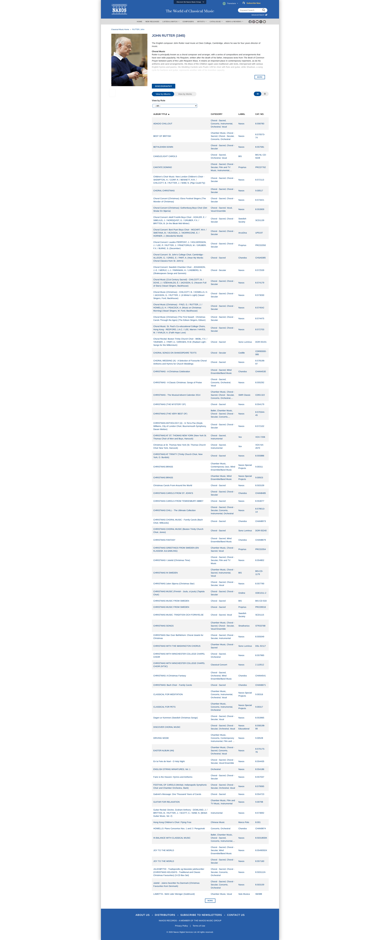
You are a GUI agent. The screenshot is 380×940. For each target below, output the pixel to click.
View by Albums (163, 94)
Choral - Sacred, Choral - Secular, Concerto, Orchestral (222, 872)
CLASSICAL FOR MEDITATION (168, 694)
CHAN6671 (260, 685)
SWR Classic (244, 395)
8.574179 (259, 282)
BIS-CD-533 (261, 601)
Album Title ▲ (161, 114)
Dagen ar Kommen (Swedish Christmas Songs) (175, 717)
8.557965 (259, 655)
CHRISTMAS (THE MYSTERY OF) (169, 404)
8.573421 (259, 200)
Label (241, 114)
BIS (240, 156)
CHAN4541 (260, 675)
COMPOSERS (188, 21)
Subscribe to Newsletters (201, 915)
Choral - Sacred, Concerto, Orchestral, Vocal (221, 382)
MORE (259, 77)
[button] (190, 2)
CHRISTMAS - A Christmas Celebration (171, 371)
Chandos (242, 257)
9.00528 (259, 738)
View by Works (185, 94)
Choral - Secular (218, 270)
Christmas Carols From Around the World (172, 485)
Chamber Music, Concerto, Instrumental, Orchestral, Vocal (222, 694)
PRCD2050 (260, 245)
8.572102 (259, 426)
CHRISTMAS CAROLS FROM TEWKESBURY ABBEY (178, 501)
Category (216, 114)
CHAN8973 (260, 521)
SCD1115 (259, 615)
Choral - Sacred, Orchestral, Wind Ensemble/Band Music (221, 675)
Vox (240, 437)
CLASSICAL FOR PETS (164, 707)
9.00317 (259, 707)
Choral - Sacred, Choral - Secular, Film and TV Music (222, 560)
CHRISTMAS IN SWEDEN (165, 573)
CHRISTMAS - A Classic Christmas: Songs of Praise (177, 382)
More (210, 901)
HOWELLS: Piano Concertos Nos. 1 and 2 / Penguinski (179, 828)
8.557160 (259, 861)
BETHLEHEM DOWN (163, 147)
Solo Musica (244, 894)
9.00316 (259, 694)
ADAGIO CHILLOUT (162, 123)
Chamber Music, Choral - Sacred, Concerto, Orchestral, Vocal (222, 750)
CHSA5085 (260, 257)
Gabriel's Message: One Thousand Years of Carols (177, 794)
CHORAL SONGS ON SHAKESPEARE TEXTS (174, 353)
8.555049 (259, 636)
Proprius (242, 167)
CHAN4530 (260, 371)
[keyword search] (263, 10)
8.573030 (259, 295)
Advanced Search (258, 15)
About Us (143, 915)
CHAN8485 (260, 493)
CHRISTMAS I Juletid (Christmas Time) (171, 560)
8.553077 (259, 501)
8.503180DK (261, 838)
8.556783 (259, 123)
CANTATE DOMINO (162, 167)
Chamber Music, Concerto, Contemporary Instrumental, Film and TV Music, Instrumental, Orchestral (223, 741)
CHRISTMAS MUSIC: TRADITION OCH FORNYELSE (178, 615)
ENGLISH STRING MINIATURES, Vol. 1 (171, 769)
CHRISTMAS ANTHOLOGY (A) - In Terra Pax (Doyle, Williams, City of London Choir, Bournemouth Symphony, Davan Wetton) (179, 426)
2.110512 (259, 664)
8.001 (258, 822)
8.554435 (259, 761)
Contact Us (236, 915)
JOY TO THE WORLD (163, 850)
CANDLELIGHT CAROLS (165, 156)
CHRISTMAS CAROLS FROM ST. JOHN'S (173, 493)
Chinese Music (218, 822)
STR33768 (260, 626)
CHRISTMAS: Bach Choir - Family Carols (172, 685)
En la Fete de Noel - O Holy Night (169, 761)
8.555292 (259, 382)
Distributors (165, 915)
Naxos (241, 123)
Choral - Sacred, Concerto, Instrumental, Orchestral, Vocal (222, 123)
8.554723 (259, 794)
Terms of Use (199, 926)
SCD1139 (259, 220)
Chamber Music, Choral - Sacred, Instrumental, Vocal (222, 572)
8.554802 (259, 560)
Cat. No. (259, 114)
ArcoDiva (242, 233)
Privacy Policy (181, 926)
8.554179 (259, 404)
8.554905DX (261, 850)
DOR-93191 (261, 342)
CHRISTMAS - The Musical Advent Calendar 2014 (176, 395)
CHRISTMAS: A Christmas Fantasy (169, 675)
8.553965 (259, 717)
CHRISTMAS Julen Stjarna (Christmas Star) (173, 583)
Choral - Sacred (218, 257)
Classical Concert (219, 664)
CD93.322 (260, 395)
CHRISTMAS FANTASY (164, 540)
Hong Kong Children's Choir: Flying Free (172, 822)
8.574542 (259, 307)
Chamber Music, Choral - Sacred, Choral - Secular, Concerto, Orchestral (222, 136)
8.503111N (260, 872)
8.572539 (259, 270)
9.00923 (259, 477)
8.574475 (259, 318)
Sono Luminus (245, 342)
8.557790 (259, 583)
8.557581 (259, 147)
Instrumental (217, 813)
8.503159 (259, 884)
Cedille (241, 353)
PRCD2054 (260, 549)
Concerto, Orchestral (220, 828)
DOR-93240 (261, 530)
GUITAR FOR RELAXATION (166, 802)
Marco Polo (243, 822)
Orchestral (216, 769)
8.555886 (259, 455)
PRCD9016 (260, 607)
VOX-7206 (260, 437)
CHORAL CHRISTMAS (164, 190)
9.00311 (259, 466)
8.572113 (259, 180)
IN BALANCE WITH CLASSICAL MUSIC (171, 838)
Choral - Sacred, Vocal (221, 615)
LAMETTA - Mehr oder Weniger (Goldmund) (174, 894)
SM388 (258, 894)
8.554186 (259, 769)
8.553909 (259, 209)
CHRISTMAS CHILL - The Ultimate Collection (174, 510)
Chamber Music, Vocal (221, 894)
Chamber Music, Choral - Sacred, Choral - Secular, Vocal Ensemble (222, 625)
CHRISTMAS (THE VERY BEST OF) (170, 413)
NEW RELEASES (152, 21)
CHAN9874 (260, 828)
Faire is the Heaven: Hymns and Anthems (172, 777)
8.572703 (259, 329)
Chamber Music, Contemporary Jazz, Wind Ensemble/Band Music (223, 466)
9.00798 (259, 802)
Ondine (241, 593)
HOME (139, 21)
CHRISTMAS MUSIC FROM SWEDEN (171, 601)
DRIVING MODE (161, 738)
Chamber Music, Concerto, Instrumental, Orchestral (222, 707)
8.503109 (259, 485)
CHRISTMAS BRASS (163, 466)
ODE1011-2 (260, 593)
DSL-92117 (260, 646)
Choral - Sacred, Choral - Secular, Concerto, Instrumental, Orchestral (222, 510)
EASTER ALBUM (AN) (163, 750)
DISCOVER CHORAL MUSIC (166, 727)
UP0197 (259, 233)
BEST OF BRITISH (162, 136)
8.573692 (259, 813)
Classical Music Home (120, 29)
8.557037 (259, 777)
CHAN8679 (260, 540)
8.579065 (259, 786)
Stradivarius (244, 626)
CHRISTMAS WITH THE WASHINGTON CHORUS (176, 646)
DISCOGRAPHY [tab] (163, 86)
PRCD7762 (260, 167)
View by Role (158, 100)
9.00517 (259, 190)
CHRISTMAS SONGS (163, 626)
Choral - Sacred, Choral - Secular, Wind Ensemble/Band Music (222, 850)
